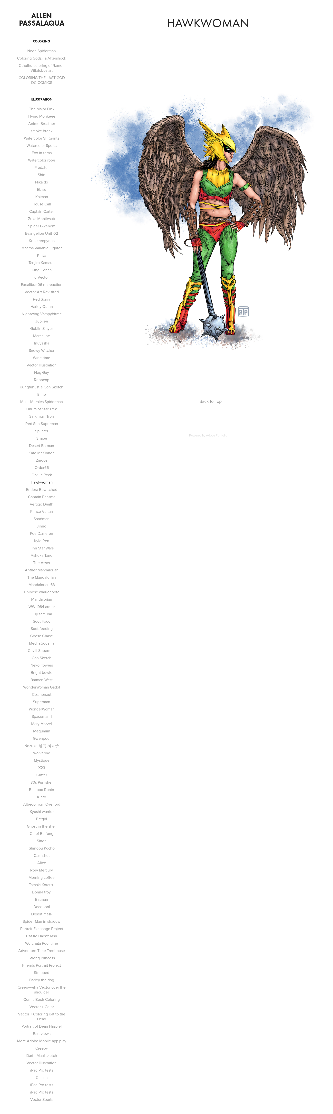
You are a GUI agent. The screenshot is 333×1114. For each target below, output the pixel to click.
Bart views (41, 1033)
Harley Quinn (41, 306)
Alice (41, 862)
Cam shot (42, 855)
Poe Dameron (41, 533)
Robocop (41, 379)
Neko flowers (41, 665)
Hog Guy (41, 372)
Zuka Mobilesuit (41, 218)
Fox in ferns (42, 152)
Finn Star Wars (41, 548)
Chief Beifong (41, 833)
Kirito (41, 255)
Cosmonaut (41, 694)
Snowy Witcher (41, 350)
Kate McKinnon (42, 453)
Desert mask (41, 914)
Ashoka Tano (41, 555)
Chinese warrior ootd (41, 592)
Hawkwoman (42, 482)
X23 (41, 767)
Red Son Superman (41, 423)
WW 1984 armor (42, 606)
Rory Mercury (41, 870)
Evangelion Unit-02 (41, 233)
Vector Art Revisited (42, 291)
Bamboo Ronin (41, 789)
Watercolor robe (41, 160)
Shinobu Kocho (42, 848)
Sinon (42, 840)
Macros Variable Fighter (41, 248)
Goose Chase (41, 635)
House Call (41, 204)
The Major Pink (41, 108)
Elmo (41, 394)
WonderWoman (42, 709)
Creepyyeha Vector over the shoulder (42, 989)
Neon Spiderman (41, 50)
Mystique (41, 760)
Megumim (41, 731)
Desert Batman (41, 445)
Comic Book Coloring (41, 999)
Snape (41, 438)
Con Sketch (41, 657)
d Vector (41, 277)
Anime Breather (41, 123)
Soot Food (41, 621)
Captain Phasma (41, 496)
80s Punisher (41, 782)
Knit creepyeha (42, 240)
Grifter (41, 775)
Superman (41, 701)
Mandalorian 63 (42, 584)
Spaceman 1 (42, 716)
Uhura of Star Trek (41, 409)
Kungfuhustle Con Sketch (41, 387)
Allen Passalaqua (41, 19)
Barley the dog (41, 979)
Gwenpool (41, 738)
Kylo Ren (41, 540)
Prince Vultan (41, 511)
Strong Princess (42, 958)
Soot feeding (42, 628)
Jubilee (41, 321)
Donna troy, (41, 892)
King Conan (42, 270)
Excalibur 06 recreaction (41, 284)
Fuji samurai (41, 614)
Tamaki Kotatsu (41, 884)
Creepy (41, 1048)
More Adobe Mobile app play (41, 1040)
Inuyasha (41, 343)
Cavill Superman (42, 650)
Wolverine (41, 753)
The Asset (41, 562)
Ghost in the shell (42, 826)
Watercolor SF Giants (41, 138)
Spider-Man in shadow (41, 921)
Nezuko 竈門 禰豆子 (41, 745)
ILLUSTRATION (41, 99)
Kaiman (41, 196)
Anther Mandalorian (42, 570)
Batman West (41, 679)
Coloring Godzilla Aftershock (41, 58)
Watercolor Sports (42, 145)
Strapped (41, 972)
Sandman (41, 518)
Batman (41, 899)
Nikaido (41, 182)
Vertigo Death (41, 504)
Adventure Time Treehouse (41, 950)
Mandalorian (41, 599)
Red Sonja (41, 299)
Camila (42, 1077)
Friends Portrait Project (41, 965)
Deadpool (41, 906)
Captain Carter (41, 211)
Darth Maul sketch (41, 1055)
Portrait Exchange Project (41, 928)
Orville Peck (41, 474)
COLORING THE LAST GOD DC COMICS (42, 80)
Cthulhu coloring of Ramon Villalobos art (42, 68)
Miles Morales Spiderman (41, 401)
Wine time (41, 357)
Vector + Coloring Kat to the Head (41, 1016)
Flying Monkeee (41, 116)
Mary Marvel (41, 723)
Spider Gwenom (41, 226)
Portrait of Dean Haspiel (41, 1026)
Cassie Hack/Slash (41, 936)
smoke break (41, 130)
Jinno (41, 526)
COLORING (41, 41)
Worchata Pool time (41, 943)
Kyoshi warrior (42, 811)
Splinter (41, 431)
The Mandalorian (41, 577)
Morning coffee (42, 877)
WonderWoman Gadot (41, 687)
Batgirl (41, 818)
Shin (41, 174)
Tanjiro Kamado (42, 262)
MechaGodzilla (41, 643)
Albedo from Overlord (41, 804)
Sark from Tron (41, 416)
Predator (41, 167)
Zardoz (42, 460)
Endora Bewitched (41, 489)
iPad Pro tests (41, 1070)
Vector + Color (41, 1006)
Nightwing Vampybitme (42, 313)
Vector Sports (41, 1099)
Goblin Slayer (41, 328)
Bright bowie (41, 672)
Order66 (42, 467)
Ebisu (41, 189)
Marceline (41, 335)
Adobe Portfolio (216, 435)
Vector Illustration (42, 365)
